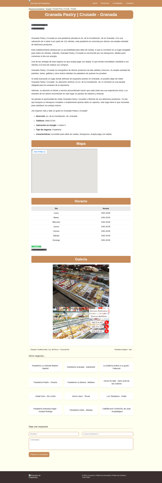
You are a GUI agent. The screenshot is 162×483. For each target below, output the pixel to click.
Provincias (105, 3)
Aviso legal (86, 477)
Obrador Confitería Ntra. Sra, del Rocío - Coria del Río (50, 349)
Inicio (95, 3)
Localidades (117, 3)
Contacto (129, 3)
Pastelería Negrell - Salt (123, 349)
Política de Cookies (118, 475)
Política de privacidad (103, 475)
